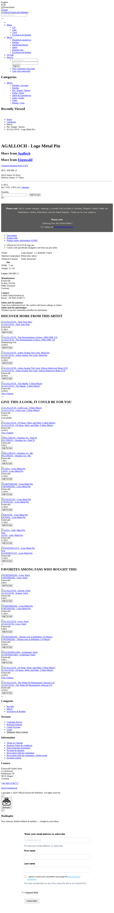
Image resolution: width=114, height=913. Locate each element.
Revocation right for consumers (20, 753)
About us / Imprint (15, 743)
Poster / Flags (18, 93)
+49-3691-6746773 (9, 783)
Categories (11, 122)
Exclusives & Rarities (21, 35)
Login (9, 729)
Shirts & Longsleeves (21, 95)
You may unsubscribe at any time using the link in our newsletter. (55, 883)
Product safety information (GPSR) (22, 240)
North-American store (63, 226)
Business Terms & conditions (19, 745)
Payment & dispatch (15, 750)
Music (9, 25)
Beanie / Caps (18, 103)
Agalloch (24, 153)
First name (29, 850)
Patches (15, 42)
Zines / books (18, 98)
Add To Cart (35, 195)
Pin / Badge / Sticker (21, 90)
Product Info (12, 238)
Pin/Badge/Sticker (20, 45)
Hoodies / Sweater (20, 85)
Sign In (10, 57)
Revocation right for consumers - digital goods (27, 755)
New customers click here (23, 68)
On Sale (10, 55)
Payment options (14, 758)
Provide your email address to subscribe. (44, 846)
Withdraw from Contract (17, 732)
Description (12, 235)
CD (13, 27)
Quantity (5, 192)
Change (4, 10)
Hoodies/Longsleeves (21, 40)
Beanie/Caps (17, 50)
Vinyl (14, 32)
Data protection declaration (18, 748)
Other (14, 100)
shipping (25, 187)
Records (10, 706)
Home (9, 119)
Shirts (14, 47)
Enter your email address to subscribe (44, 834)
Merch (9, 37)
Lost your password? (21, 71)
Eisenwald (25, 160)
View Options (7, 393)
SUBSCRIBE (32, 901)
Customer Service (14, 722)
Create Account (13, 727)
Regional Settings (14, 724)
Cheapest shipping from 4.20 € (14, 165)
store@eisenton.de (9, 788)
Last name (29, 863)
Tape (14, 30)
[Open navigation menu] (2, 18)
